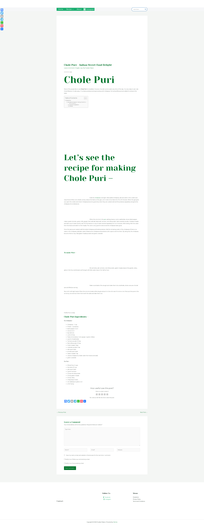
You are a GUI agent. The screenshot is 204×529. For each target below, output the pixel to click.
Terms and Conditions (139, 501)
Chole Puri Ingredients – (74, 104)
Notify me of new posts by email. (74, 463)
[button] (72, 9)
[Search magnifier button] (145, 9)
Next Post (143, 412)
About (79, 9)
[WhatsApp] (2, 22)
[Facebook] (2, 9)
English (78, 68)
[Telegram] (2, 19)
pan (105, 219)
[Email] (2, 16)
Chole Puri (68, 100)
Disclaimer (136, 497)
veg (81, 68)
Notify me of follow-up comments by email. (77, 459)
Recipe (69, 9)
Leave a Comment (69, 68)
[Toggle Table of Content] (84, 98)
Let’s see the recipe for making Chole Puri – (77, 102)
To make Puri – (73, 103)
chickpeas (97, 197)
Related (71, 106)
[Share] (2, 29)
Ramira (115, 522)
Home (60, 9)
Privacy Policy (137, 499)
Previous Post (61, 412)
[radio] (96, 394)
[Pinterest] (2, 25)
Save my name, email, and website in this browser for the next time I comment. (88, 455)
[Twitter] (2, 13)
